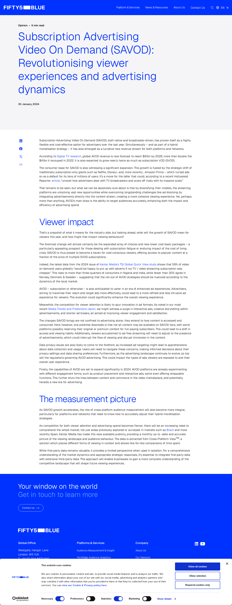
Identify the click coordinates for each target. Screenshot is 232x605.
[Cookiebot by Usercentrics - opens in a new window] (20, 599)
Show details (164, 598)
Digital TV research (69, 156)
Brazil (170, 430)
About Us (141, 550)
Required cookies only (197, 585)
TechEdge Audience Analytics (94, 557)
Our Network (143, 557)
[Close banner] (227, 564)
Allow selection (197, 575)
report (71, 309)
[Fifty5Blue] (24, 7)
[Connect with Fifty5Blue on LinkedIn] (196, 544)
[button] (128, 8)
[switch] (90, 598)
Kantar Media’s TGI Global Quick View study (128, 264)
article (55, 180)
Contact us (28, 507)
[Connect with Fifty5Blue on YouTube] (202, 544)
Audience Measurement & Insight (95, 550)
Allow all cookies (197, 566)
